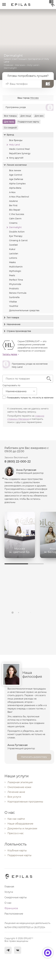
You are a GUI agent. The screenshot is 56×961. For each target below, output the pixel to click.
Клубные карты (17, 850)
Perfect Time (16, 279)
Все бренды (15, 140)
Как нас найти (16, 818)
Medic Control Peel (19, 149)
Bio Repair (14, 209)
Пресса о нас (15, 833)
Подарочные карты (28, 121)
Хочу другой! (16, 157)
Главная (8, 65)
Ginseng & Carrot (18, 240)
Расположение (13, 913)
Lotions (13, 258)
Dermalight (15, 227)
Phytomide (15, 284)
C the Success (16, 214)
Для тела (9, 121)
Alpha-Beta (15, 188)
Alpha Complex (17, 183)
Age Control (15, 174)
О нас (7, 902)
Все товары (10, 115)
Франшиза (11, 908)
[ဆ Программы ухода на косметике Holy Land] (28, 369)
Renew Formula (17, 293)
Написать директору (34, 757)
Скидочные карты (15, 897)
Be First (13, 205)
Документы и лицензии (22, 828)
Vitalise (13, 301)
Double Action (17, 231)
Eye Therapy (15, 236)
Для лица (25, 115)
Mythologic (15, 271)
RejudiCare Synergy (19, 153)
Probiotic (14, 288)
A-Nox (12, 192)
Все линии (15, 170)
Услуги (8, 892)
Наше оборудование (20, 823)
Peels (12, 275)
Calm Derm (15, 218)
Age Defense (16, 179)
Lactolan (13, 253)
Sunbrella (14, 297)
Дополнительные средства (24, 310)
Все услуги (14, 796)
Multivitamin (16, 266)
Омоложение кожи (19, 787)
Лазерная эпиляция (20, 782)
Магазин (20, 65)
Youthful (13, 306)
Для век (39, 115)
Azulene (13, 201)
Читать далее (10, 354)
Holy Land (33, 65)
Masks (12, 262)
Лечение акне (16, 792)
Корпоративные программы (25, 801)
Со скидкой (10, 127)
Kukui (12, 249)
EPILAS (24, 3)
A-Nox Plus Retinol (19, 196)
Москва (34, 98)
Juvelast (13, 244)
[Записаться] (48, 84)
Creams (13, 223)
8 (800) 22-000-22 (17, 461)
